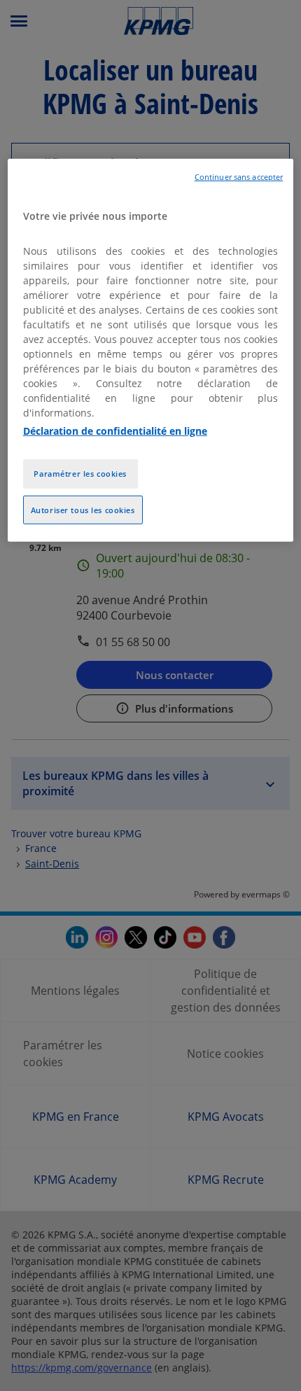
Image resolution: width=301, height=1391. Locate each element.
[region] (151, 350)
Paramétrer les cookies (80, 473)
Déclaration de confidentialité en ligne (115, 430)
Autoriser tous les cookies (83, 509)
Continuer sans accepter (239, 177)
